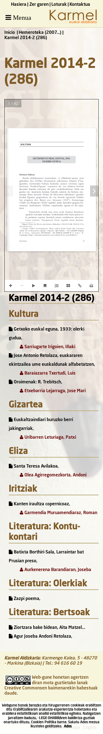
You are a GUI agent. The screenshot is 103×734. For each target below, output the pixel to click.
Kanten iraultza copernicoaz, (41, 504)
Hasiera (18, 4)
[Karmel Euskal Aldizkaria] (73, 23)
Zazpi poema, (26, 599)
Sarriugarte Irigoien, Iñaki (49, 347)
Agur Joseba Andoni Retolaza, (42, 636)
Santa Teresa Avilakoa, (36, 466)
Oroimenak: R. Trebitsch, (37, 382)
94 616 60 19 (68, 663)
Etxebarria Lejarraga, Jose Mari (54, 391)
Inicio (9, 33)
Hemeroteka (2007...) (40, 33)
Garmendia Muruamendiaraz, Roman (60, 513)
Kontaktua (79, 4)
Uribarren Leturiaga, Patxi (49, 437)
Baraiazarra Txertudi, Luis (49, 373)
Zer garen (39, 4)
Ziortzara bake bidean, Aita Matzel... (49, 628)
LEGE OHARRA (50, 718)
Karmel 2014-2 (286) (51, 298)
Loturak (59, 4)
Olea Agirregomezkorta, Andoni (55, 475)
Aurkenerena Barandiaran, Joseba (57, 570)
